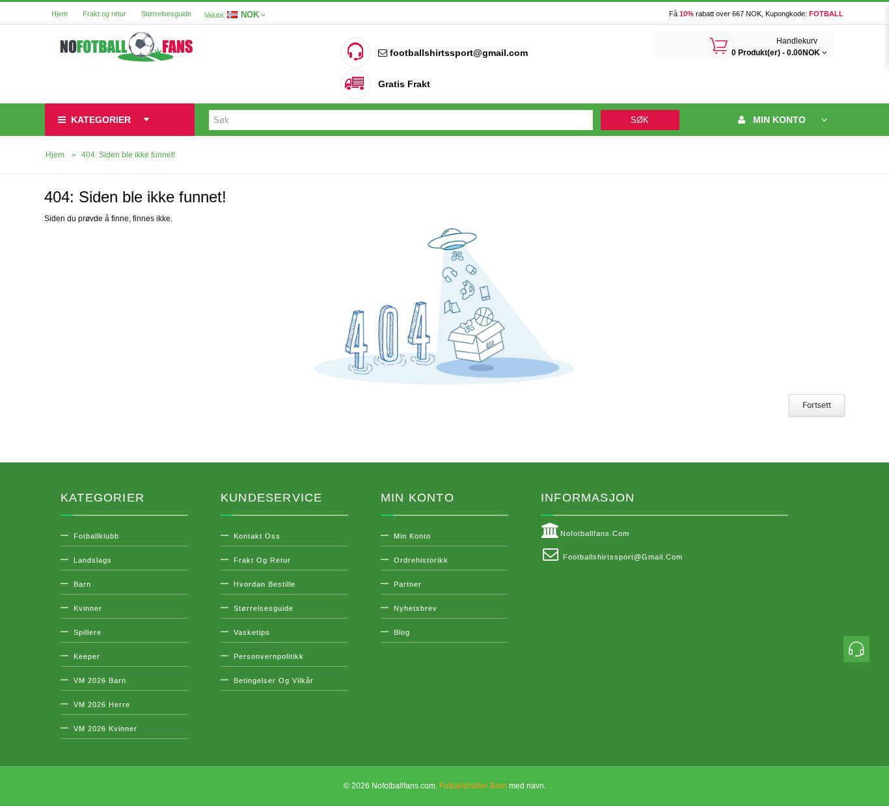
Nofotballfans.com (594, 533)
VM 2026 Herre (102, 704)
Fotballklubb (96, 536)
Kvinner (88, 608)
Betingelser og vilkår (274, 680)
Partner (408, 584)
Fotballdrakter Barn (473, 785)
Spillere (88, 632)
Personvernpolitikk (269, 656)
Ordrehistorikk (421, 560)
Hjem (59, 14)
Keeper (87, 656)
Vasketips (252, 632)
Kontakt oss (257, 536)
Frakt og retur (104, 14)
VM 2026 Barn (100, 680)
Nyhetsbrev (415, 608)
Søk (640, 120)
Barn (82, 584)
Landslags (93, 560)
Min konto (412, 536)
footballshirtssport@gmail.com (457, 52)
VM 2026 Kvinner (105, 728)
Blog (402, 632)
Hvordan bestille (264, 584)
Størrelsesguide (166, 14)
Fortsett (816, 405)
